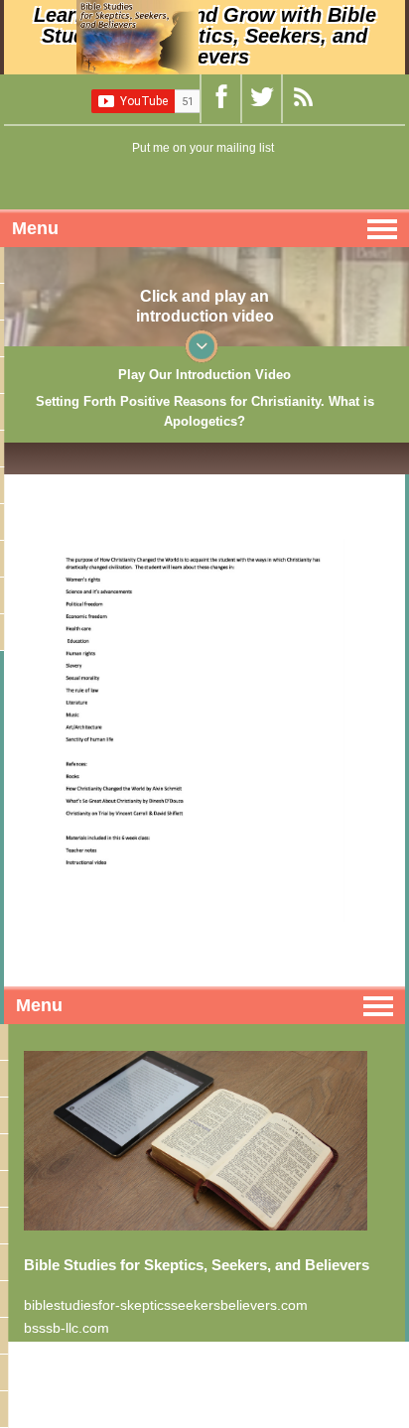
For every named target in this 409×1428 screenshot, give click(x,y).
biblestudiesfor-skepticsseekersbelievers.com (166, 1305)
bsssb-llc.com (66, 1328)
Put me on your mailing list (203, 148)
